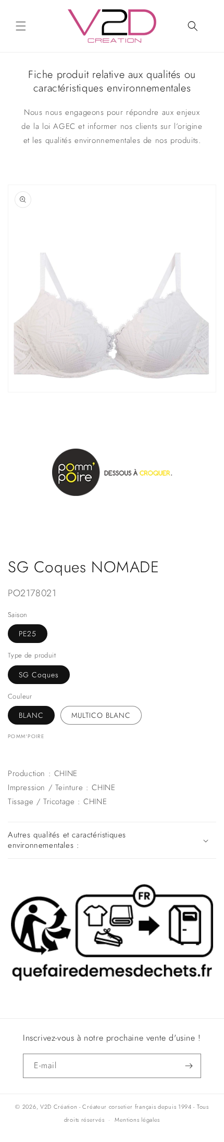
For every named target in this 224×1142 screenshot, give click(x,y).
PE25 (27, 633)
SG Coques (39, 675)
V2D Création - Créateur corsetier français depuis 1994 (116, 1106)
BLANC (31, 715)
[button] (20, 26)
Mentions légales (137, 1119)
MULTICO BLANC (101, 715)
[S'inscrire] (189, 1066)
